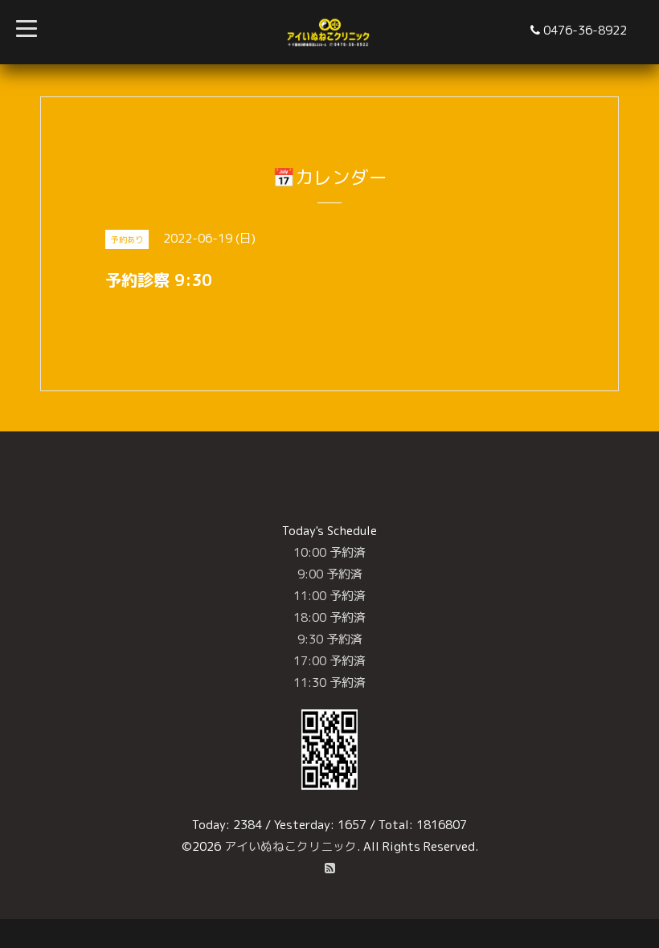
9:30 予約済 (329, 639)
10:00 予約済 (329, 552)
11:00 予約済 (329, 595)
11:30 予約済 (329, 682)
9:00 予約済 (329, 574)
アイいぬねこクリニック (290, 846)
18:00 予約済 (329, 617)
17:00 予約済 (329, 660)
